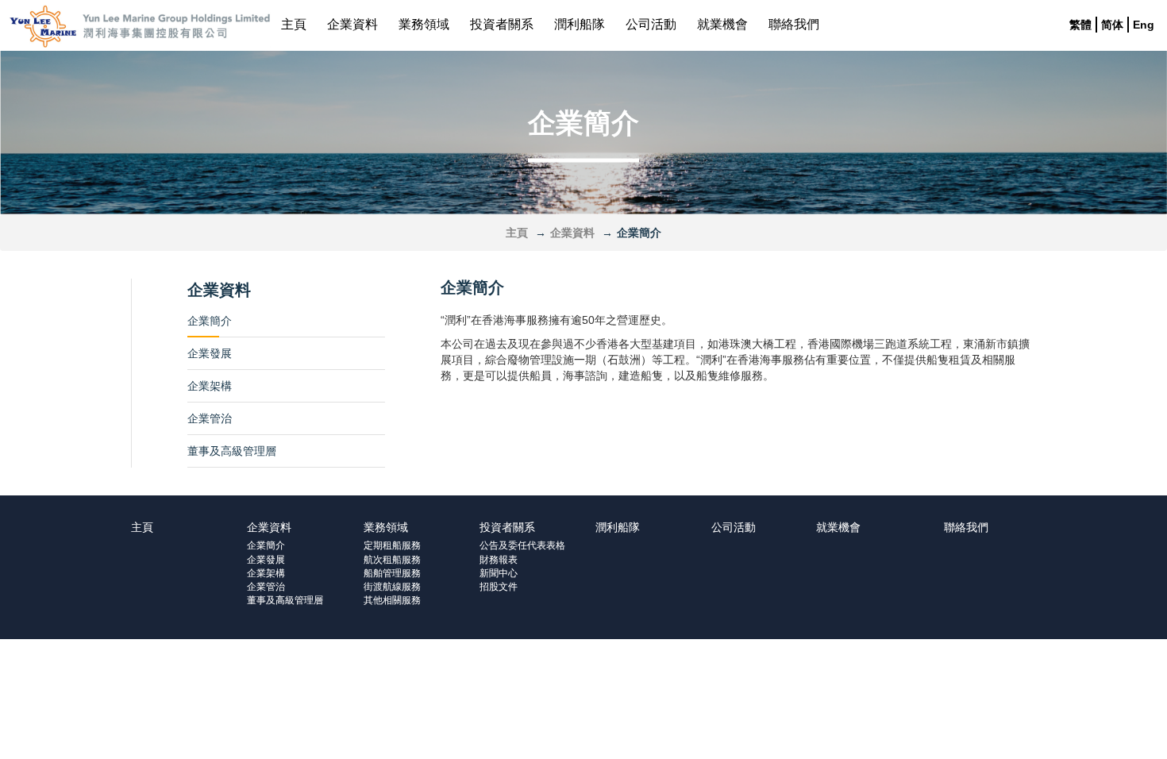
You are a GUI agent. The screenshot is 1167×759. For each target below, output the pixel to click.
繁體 (1080, 24)
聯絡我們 (793, 24)
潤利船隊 (579, 24)
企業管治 (209, 418)
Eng (1143, 24)
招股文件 (499, 586)
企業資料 (352, 24)
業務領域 (424, 24)
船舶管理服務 (392, 573)
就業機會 (722, 24)
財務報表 (499, 559)
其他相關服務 (392, 600)
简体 (1112, 24)
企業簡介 (209, 320)
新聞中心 (499, 573)
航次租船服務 (392, 559)
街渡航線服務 (392, 586)
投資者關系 (501, 24)
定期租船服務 (392, 545)
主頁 (293, 24)
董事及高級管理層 (231, 451)
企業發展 (209, 353)
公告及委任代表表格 (522, 545)
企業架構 (209, 386)
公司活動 (651, 24)
